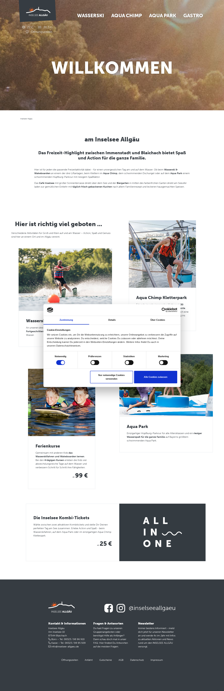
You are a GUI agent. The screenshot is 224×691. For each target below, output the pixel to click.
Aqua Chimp (126, 15)
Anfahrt (89, 660)
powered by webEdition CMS (214, 690)
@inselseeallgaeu (152, 608)
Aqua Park (162, 15)
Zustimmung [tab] (66, 320)
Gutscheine (105, 660)
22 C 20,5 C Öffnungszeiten (39, 29)
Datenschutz (137, 660)
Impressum (157, 660)
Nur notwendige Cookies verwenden (111, 377)
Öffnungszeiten (69, 660)
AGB (121, 660)
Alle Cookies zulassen (155, 377)
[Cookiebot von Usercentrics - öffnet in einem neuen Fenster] (164, 310)
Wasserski (90, 15)
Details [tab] (112, 320)
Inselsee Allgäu (26, 119)
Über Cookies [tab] (157, 320)
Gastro (193, 15)
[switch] (95, 362)
